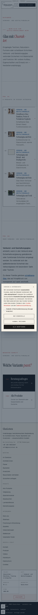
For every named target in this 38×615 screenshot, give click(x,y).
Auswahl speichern (19, 321)
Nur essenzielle (19, 316)
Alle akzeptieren (19, 327)
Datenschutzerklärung (23, 305)
